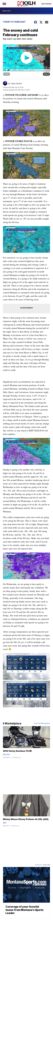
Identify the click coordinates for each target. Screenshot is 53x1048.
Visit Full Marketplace (42, 723)
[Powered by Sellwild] (46, 865)
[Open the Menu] (4, 4)
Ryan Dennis (16, 83)
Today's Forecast (14, 22)
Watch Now (46, 4)
